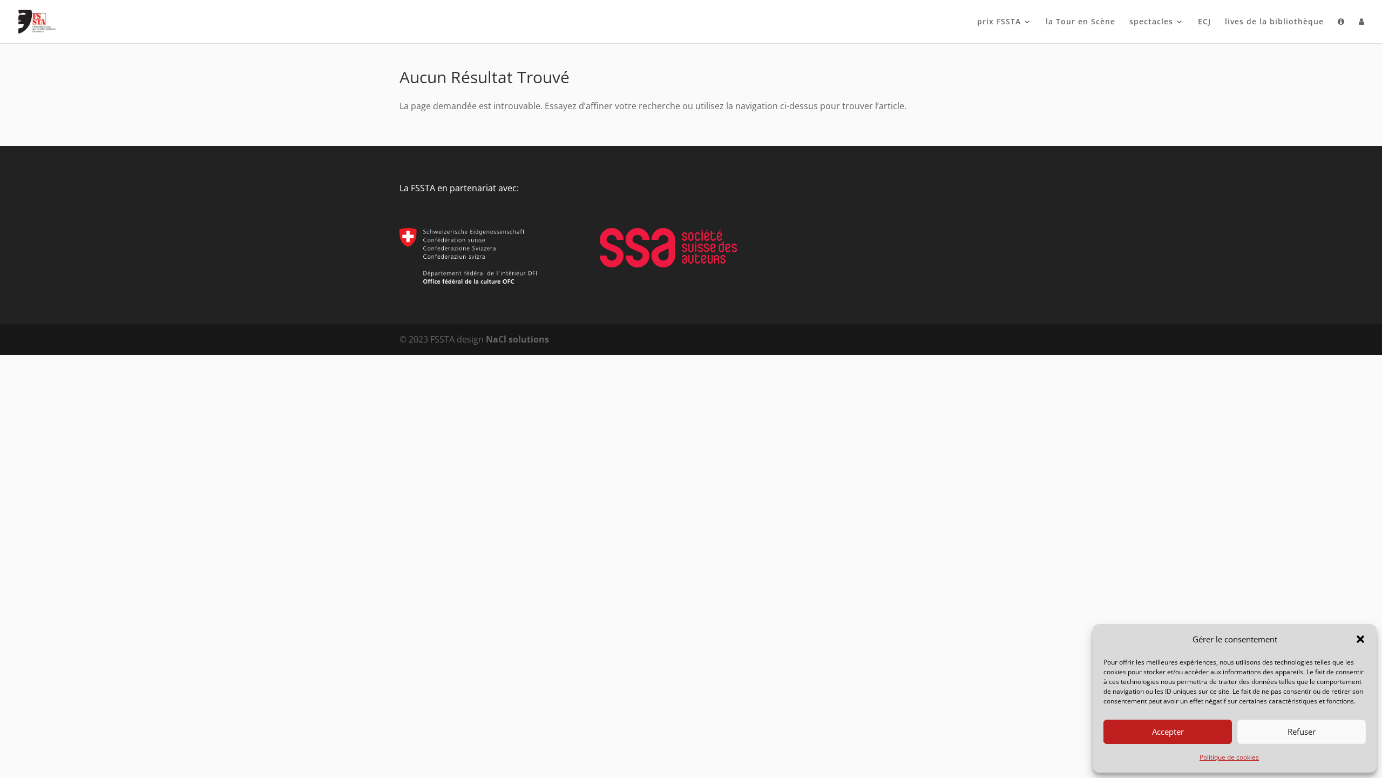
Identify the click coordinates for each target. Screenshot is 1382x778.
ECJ (1204, 22)
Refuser (1302, 731)
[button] (1360, 639)
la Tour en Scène (1080, 22)
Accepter (1168, 731)
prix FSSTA (999, 22)
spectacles (1151, 22)
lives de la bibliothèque (1274, 22)
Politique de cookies (1229, 757)
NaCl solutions (517, 339)
